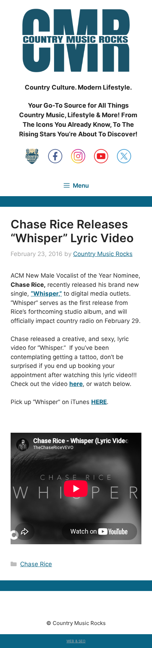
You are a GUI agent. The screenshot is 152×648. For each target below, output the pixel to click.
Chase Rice (36, 564)
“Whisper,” (46, 293)
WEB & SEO (76, 641)
